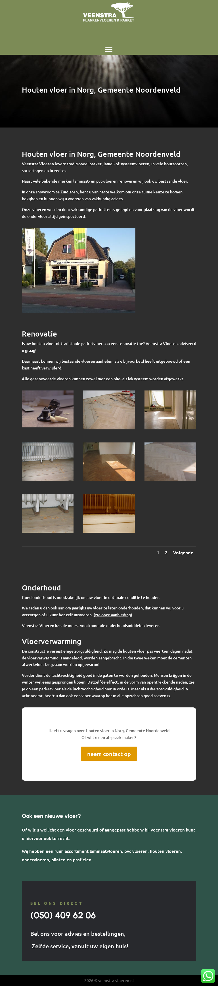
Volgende (183, 552)
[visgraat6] (170, 428)
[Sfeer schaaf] (48, 426)
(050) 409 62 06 (63, 915)
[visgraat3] (109, 479)
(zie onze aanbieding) (113, 614)
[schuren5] (109, 531)
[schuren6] (48, 531)
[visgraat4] (170, 479)
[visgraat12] (109, 428)
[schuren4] (48, 479)
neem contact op (109, 753)
